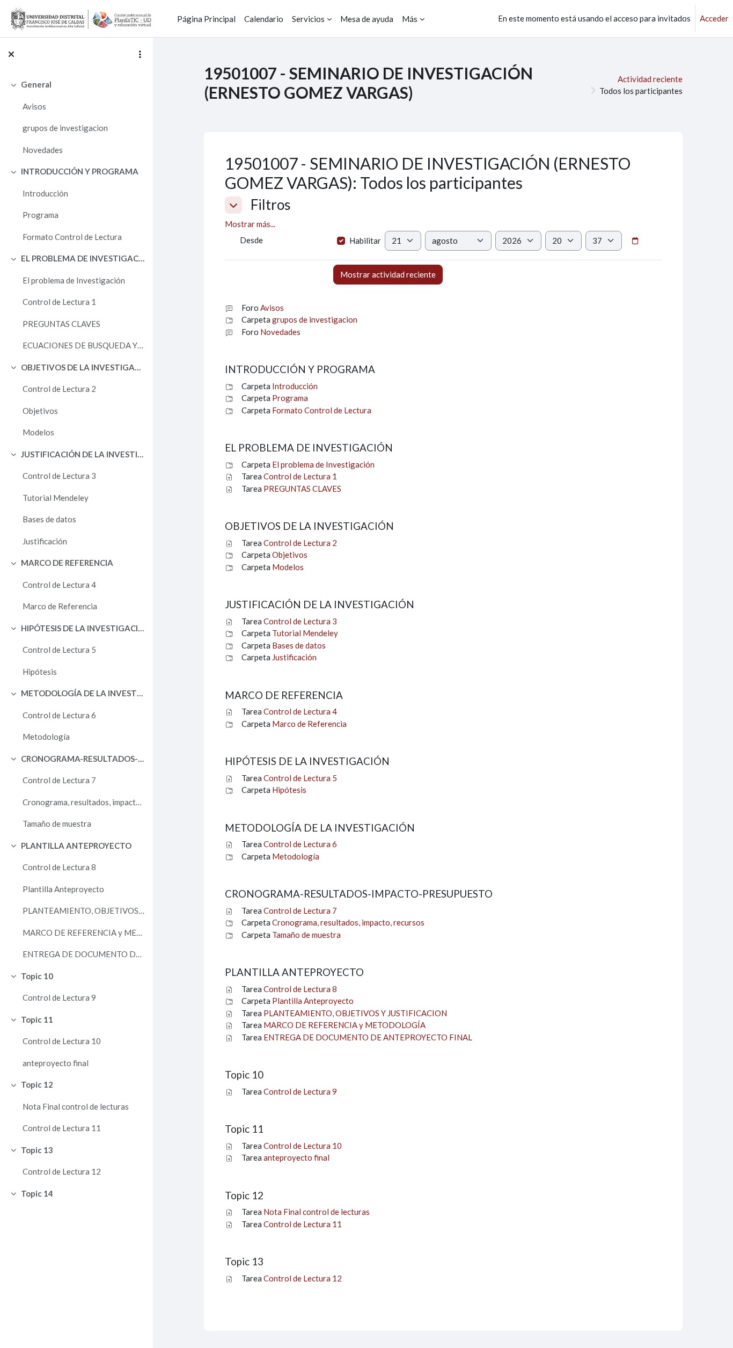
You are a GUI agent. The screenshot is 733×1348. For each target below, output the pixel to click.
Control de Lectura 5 (59, 649)
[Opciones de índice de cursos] (140, 54)
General (36, 84)
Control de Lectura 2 (59, 389)
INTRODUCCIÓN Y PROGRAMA (79, 171)
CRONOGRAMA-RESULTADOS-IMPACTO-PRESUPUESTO (83, 758)
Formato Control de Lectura (72, 237)
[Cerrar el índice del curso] (11, 54)
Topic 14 (37, 1193)
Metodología (46, 736)
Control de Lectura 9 (59, 997)
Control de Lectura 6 (59, 715)
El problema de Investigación (74, 280)
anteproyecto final (56, 1063)
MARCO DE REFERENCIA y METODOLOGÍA (83, 932)
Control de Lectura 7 (59, 780)
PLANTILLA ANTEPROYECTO (76, 845)
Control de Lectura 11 (62, 1128)
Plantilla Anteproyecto (63, 889)
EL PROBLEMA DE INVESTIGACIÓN (83, 258)
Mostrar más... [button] (250, 224)
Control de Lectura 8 (59, 867)
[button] (233, 205)
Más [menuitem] (409, 19)
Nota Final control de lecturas (76, 1106)
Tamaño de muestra (57, 823)
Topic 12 (37, 1084)
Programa (40, 215)
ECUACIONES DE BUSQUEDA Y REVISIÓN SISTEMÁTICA (83, 345)
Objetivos (40, 411)
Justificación (45, 541)
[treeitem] (76, 117)
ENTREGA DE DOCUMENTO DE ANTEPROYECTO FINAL (83, 954)
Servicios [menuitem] (308, 19)
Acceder (714, 18)
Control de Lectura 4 (59, 584)
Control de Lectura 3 (59, 475)
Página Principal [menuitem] (206, 19)
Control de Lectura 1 (59, 302)
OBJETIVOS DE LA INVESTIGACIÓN (83, 367)
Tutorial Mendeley (56, 497)
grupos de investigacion (65, 128)
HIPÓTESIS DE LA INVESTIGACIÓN (83, 628)
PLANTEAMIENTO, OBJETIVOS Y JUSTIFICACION (83, 910)
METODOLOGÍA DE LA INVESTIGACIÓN (83, 693)
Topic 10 (37, 976)
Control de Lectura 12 (62, 1171)
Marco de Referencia (60, 606)
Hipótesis (40, 671)
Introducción (45, 193)
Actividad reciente (650, 79)
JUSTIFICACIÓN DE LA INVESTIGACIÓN (83, 454)
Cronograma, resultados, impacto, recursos (83, 802)
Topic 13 (37, 1150)
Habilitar (365, 240)
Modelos (38, 432)
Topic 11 (37, 1019)
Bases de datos (49, 519)
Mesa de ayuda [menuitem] (366, 19)
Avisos (34, 106)
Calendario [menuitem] (263, 19)
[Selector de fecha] (635, 241)
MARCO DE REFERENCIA (67, 562)
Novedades (43, 150)
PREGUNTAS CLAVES (61, 324)
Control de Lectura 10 (62, 1041)
